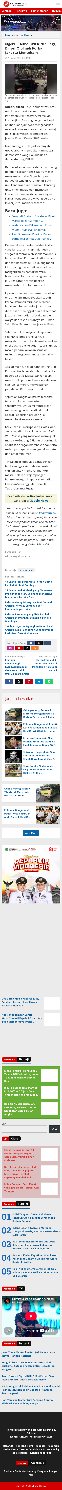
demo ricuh (26, 570)
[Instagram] (10, 648)
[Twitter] (39, 643)
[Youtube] (19, 648)
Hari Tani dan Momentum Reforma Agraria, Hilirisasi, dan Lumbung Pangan (27, 1401)
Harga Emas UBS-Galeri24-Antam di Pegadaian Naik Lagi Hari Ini (44, 663)
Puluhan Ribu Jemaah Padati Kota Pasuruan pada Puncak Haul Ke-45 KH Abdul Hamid (40, 728)
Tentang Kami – (25, 1445)
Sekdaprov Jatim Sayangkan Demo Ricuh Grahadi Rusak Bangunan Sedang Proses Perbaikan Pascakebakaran (29, 630)
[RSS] (35, 648)
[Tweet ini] (19, 681)
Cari (4, 1123)
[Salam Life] (47, 643)
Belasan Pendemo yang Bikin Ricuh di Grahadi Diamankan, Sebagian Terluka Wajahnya (28, 618)
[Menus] (58, 4)
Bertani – (20, 1471)
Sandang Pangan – (37, 1471)
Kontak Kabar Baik (41, 1452)
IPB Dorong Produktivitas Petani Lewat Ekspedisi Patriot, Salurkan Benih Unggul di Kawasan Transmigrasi (31, 1390)
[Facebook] (31, 643)
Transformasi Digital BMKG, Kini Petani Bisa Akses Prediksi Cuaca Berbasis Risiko (28, 1378)
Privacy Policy (51, 1449)
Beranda (8, 1445)
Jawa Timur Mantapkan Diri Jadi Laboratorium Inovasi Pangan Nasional (29, 1354)
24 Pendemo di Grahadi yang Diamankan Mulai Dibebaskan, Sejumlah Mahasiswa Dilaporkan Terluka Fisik (29, 594)
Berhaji (8, 1471)
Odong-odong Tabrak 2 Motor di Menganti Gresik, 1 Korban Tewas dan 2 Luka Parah (17, 795)
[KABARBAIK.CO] (15, 3)
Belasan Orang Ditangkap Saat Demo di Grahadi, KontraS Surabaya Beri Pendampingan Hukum (28, 606)
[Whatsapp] (49, 681)
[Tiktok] (26, 648)
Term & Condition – (31, 1449)
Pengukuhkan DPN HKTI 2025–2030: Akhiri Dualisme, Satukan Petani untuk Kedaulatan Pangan (28, 1366)
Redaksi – (42, 1445)
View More (31, 833)
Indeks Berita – (21, 1452)
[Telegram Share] (39, 681)
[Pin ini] (29, 681)
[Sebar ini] (9, 681)
